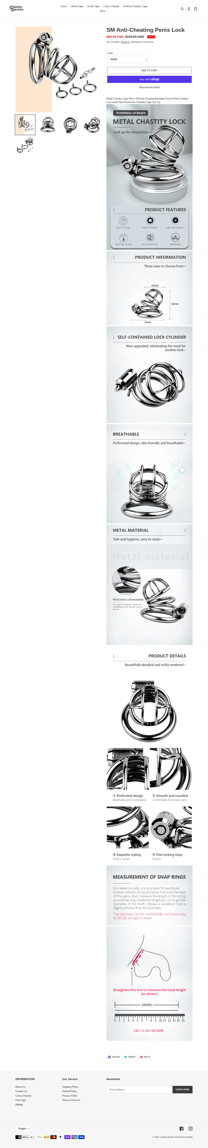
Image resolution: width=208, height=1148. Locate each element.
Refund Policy (69, 1091)
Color (110, 53)
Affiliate (19, 1104)
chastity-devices (167, 1137)
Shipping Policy (70, 1086)
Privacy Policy (70, 1095)
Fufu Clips (20, 1100)
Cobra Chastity (23, 1095)
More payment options (149, 87)
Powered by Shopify (184, 1137)
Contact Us (21, 1091)
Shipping (125, 42)
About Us (20, 1086)
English (22, 1128)
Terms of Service (71, 1100)
